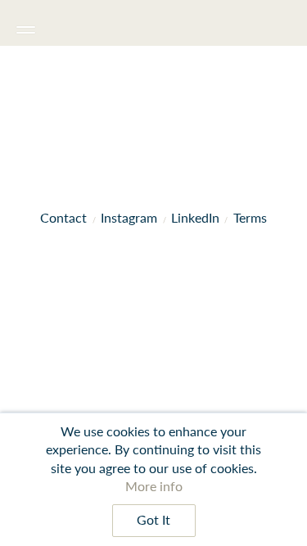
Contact (63, 217)
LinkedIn (195, 217)
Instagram (129, 217)
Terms (250, 217)
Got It (153, 520)
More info (154, 485)
